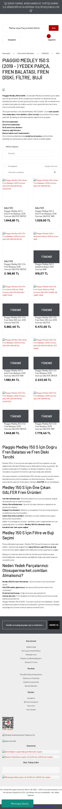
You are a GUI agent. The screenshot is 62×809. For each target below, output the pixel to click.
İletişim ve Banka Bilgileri (31, 658)
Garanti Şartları (31, 686)
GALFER (8, 208)
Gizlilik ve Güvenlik (31, 682)
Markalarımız (31, 654)
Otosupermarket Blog (31, 651)
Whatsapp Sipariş (19, 803)
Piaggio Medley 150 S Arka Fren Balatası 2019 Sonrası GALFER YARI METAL (45, 215)
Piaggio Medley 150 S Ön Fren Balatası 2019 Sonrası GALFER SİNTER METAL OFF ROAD (46, 374)
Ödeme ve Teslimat (31, 678)
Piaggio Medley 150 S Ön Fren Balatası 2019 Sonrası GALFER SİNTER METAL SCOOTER (15, 428)
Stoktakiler (12, 166)
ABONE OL (54, 625)
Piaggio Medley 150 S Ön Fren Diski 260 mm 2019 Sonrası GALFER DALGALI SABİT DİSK (15, 321)
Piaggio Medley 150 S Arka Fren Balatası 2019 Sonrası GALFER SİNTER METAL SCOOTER (15, 215)
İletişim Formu (31, 662)
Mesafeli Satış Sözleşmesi (31, 674)
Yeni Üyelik (31, 709)
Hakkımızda (31, 647)
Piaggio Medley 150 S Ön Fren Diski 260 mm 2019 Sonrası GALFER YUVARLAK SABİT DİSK (46, 321)
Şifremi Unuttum (31, 702)
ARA (54, 28)
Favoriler (31, 706)
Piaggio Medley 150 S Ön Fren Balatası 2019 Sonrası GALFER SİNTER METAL (15, 268)
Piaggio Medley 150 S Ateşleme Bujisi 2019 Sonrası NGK (44, 267)
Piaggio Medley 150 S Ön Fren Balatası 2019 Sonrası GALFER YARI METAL (46, 428)
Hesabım (31, 698)
